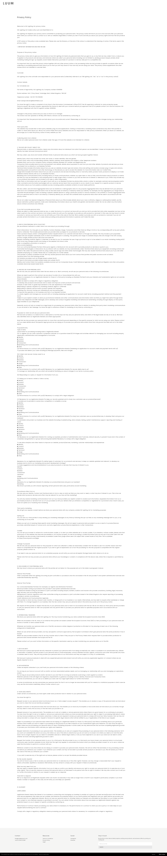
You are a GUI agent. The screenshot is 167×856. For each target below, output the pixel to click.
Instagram (73, 838)
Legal (44, 842)
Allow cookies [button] (162, 854)
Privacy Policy (46, 840)
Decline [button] (153, 854)
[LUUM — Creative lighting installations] (8, 3)
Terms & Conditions (48, 838)
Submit (101, 847)
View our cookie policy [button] (44, 854)
